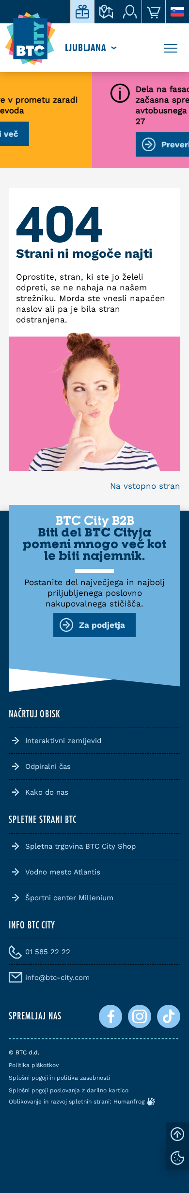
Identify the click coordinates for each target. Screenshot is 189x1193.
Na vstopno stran (145, 486)
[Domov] (30, 39)
